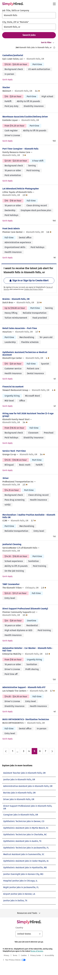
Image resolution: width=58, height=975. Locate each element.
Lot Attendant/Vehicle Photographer (20, 188)
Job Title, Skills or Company (15, 10)
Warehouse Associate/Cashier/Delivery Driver (25, 116)
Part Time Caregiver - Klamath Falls (20, 148)
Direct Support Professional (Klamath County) (25, 608)
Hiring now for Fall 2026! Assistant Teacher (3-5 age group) (28, 414)
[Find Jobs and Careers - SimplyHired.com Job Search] (12, 4)
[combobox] (29, 15)
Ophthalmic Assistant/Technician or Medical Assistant (24, 353)
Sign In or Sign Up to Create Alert (30, 280)
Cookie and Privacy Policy (33, 289)
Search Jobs (29, 35)
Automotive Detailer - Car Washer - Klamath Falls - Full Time (27, 649)
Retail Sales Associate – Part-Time (19, 328)
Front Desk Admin (11, 228)
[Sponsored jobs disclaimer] (54, 47)
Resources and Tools (27, 913)
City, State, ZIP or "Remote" (15, 22)
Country (19, 927)
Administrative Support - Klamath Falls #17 (23, 687)
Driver (6, 478)
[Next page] (52, 751)
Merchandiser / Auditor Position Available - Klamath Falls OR (28, 516)
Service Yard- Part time (14, 451)
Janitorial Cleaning (11, 544)
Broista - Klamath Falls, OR (16, 299)
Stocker (6, 87)
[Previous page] (6, 751)
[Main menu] (54, 4)
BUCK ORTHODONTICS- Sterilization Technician (25, 719)
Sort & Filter (46, 42)
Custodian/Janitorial (12, 55)
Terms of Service (37, 951)
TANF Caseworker (11, 584)
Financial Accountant (12, 386)
